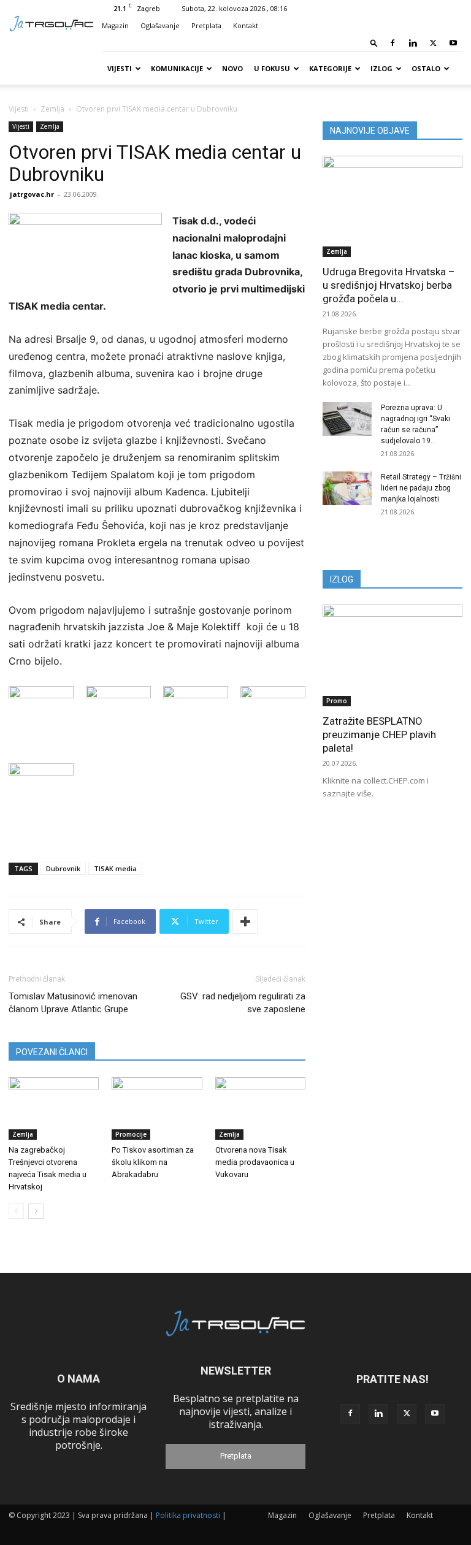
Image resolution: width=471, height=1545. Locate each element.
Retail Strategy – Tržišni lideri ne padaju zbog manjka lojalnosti (421, 488)
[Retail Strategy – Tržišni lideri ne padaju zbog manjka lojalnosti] (347, 488)
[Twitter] (433, 43)
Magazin (115, 25)
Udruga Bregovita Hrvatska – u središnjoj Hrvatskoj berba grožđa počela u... (389, 285)
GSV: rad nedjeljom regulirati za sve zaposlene (242, 1003)
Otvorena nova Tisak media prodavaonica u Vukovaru (254, 1162)
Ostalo (426, 68)
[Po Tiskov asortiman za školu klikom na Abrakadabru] (157, 1108)
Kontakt (245, 25)
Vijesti (119, 68)
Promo (336, 700)
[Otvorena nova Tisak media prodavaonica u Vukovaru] (260, 1108)
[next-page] (36, 1211)
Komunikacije (177, 68)
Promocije (131, 1134)
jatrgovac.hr (32, 194)
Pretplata (206, 25)
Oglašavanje (160, 25)
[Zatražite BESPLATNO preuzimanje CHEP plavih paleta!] (392, 655)
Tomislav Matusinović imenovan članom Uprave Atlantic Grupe (73, 1003)
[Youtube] (453, 43)
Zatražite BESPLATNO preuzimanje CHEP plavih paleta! (379, 734)
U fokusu (272, 68)
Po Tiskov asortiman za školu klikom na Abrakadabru (153, 1162)
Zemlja (52, 109)
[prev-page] (16, 1211)
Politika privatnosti (188, 1515)
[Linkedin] (413, 43)
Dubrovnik (63, 868)
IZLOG (341, 579)
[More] (245, 921)
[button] (374, 42)
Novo (232, 68)
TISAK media (115, 868)
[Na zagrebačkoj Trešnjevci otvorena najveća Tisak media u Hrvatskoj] (54, 1108)
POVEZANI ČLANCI (52, 1052)
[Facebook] (392, 43)
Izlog (381, 68)
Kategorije (330, 68)
